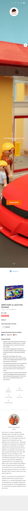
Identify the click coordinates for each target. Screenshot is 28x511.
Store (3, 309)
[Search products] (25, 45)
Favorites (19, 397)
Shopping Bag (8, 402)
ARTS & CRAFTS (11, 309)
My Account (19, 390)
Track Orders (8, 397)
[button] (6, 327)
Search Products (8, 391)
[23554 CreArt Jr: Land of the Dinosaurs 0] (14, 289)
